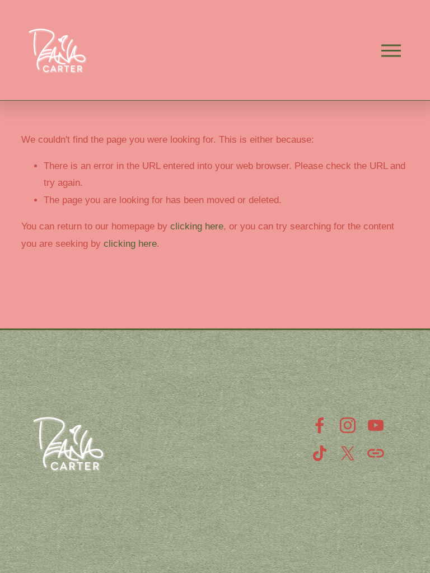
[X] (347, 453)
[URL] (375, 453)
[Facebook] (319, 425)
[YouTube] (375, 425)
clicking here (196, 226)
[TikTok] (319, 453)
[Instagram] (347, 425)
